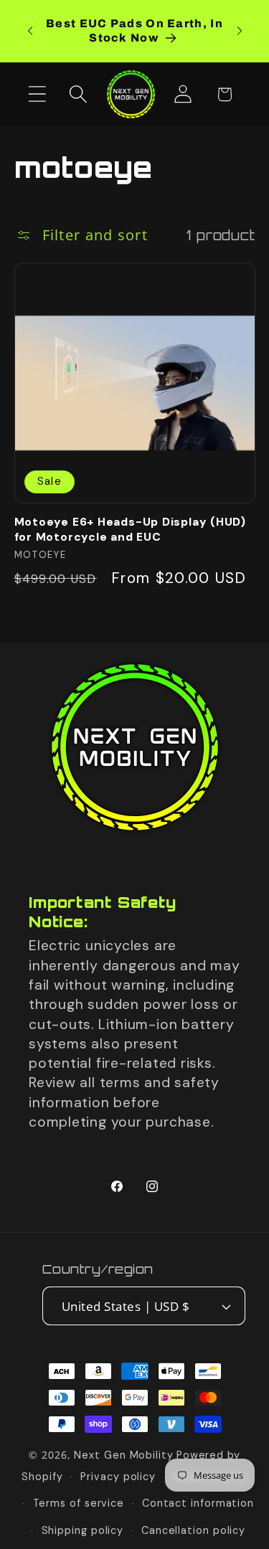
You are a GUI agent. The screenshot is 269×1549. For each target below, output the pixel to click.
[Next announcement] (239, 31)
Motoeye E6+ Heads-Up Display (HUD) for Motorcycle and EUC (130, 529)
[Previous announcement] (30, 31)
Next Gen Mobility (123, 1455)
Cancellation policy (193, 1530)
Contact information (198, 1503)
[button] (36, 94)
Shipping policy (83, 1530)
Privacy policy (118, 1476)
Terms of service (79, 1503)
